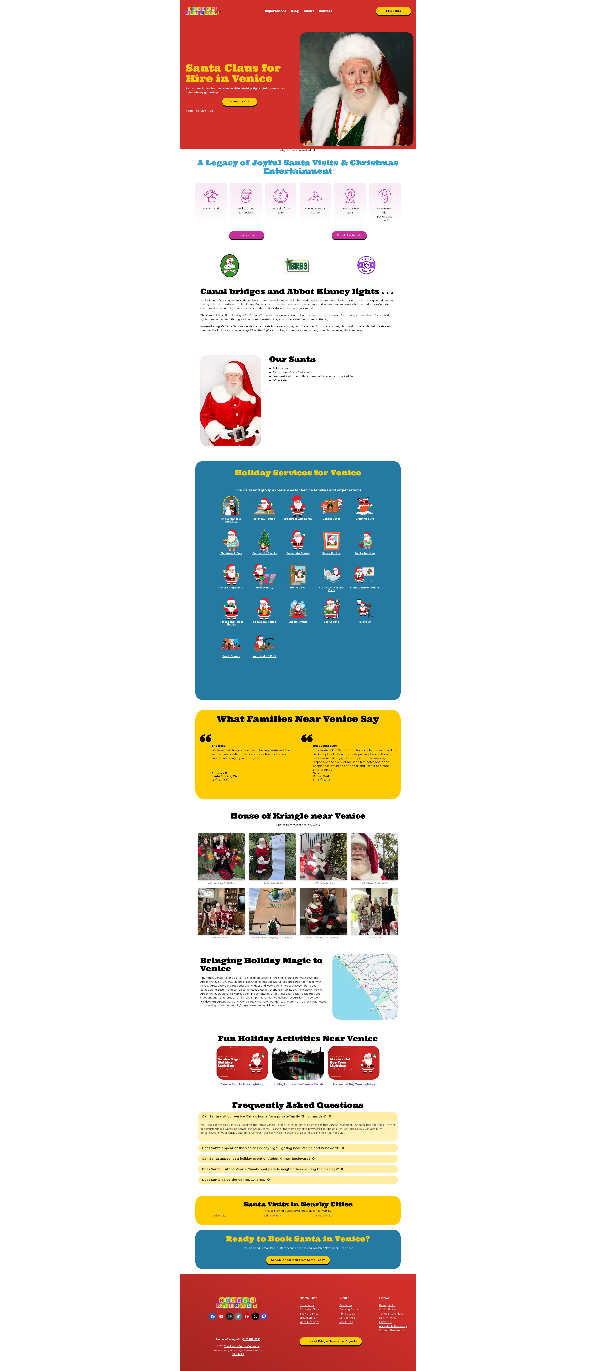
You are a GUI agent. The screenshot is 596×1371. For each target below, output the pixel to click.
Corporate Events (297, 553)
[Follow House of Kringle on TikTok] (238, 1316)
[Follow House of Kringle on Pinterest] (247, 1316)
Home (190, 110)
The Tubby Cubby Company (242, 1346)
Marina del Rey (271, 1215)
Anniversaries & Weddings (231, 520)
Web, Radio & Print (264, 656)
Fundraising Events (231, 587)
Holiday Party (264, 587)
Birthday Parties (264, 518)
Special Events (298, 621)
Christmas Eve (365, 518)
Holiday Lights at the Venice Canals (298, 1084)
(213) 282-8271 (251, 1339)
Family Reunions (365, 553)
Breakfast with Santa (298, 518)
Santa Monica (324, 1215)
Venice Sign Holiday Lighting (242, 1084)
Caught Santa (331, 518)
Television (364, 621)
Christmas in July (231, 553)
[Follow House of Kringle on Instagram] (230, 1316)
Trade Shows (231, 656)
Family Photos (331, 553)
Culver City (219, 1215)
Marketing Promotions (364, 587)
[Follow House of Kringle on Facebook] (213, 1316)
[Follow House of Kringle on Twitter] (255, 1316)
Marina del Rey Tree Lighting (354, 1084)
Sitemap (238, 1354)
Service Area (204, 110)
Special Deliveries (264, 621)
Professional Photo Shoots (231, 623)
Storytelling (331, 621)
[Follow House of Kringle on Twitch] (264, 1316)
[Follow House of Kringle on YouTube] (221, 1316)
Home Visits (298, 587)
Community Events (264, 553)
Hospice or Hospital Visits (331, 589)
